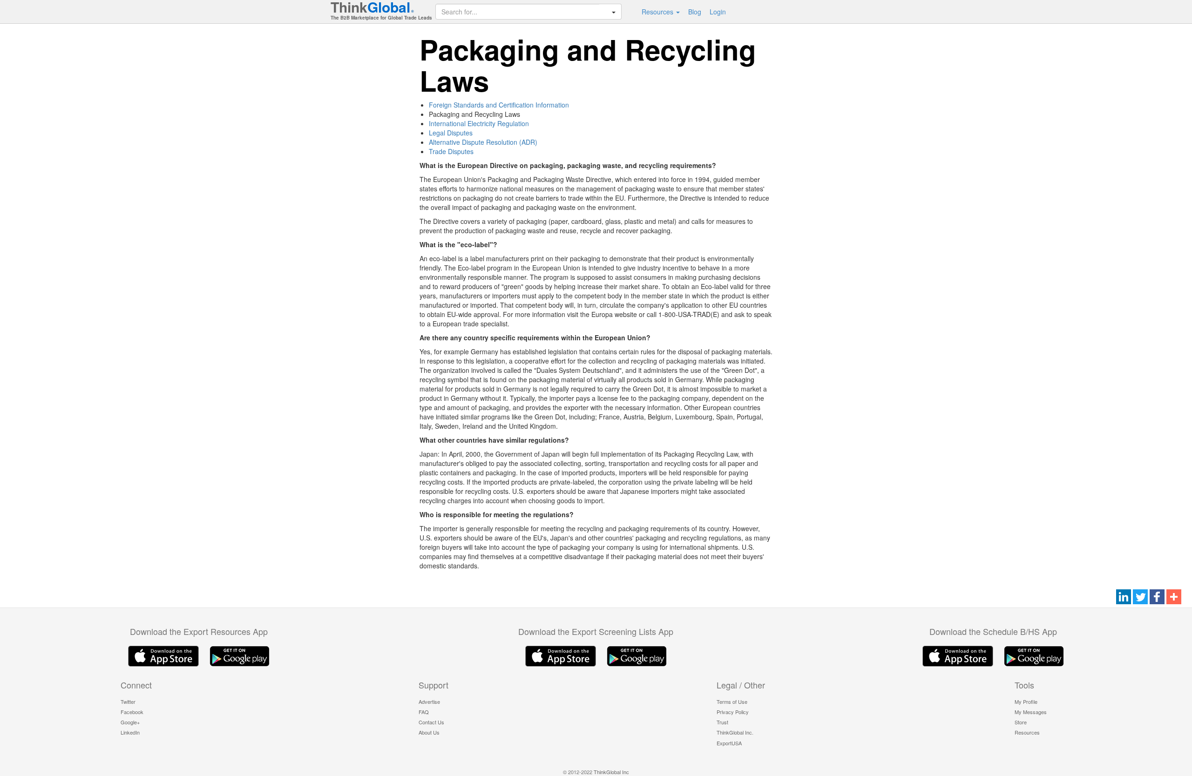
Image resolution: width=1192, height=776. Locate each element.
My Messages (1031, 711)
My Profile (1026, 701)
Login (718, 11)
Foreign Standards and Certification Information (499, 104)
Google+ (130, 722)
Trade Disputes (451, 151)
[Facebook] (1157, 597)
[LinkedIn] (1123, 597)
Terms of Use (732, 701)
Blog (694, 11)
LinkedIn (130, 732)
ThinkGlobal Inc (611, 772)
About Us (429, 732)
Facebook (132, 711)
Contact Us (431, 722)
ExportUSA (729, 743)
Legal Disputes (451, 132)
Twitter (128, 701)
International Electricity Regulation (479, 123)
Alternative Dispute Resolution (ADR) (483, 142)
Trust (722, 722)
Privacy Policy (733, 711)
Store (1021, 722)
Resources (658, 11)
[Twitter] (1140, 597)
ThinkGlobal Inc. (735, 732)
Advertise (429, 701)
